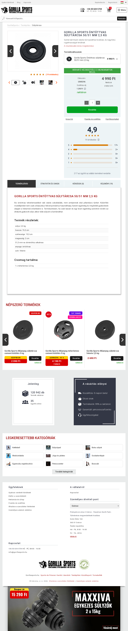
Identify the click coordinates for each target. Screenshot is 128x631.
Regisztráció (112, 2)
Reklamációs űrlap (16, 500)
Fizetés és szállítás (92, 119)
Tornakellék (97, 575)
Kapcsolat (27, 2)
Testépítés (25, 25)
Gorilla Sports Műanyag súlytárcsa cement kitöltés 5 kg (20, 352)
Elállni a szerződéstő (17, 496)
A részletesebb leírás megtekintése (79, 46)
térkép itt (73, 536)
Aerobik (67, 575)
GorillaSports (13, 25)
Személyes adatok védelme (20, 510)
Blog (18, 2)
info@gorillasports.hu (18, 552)
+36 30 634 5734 (15, 549)
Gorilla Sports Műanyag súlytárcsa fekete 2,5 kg (102, 352)
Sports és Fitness (48, 575)
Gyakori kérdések (8, 2)
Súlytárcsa (37, 25)
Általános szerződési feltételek (22, 506)
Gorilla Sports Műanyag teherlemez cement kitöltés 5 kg (62, 352)
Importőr (69, 119)
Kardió (59, 575)
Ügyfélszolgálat (112, 119)
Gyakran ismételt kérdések (20, 493)
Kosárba (92, 110)
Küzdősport (86, 575)
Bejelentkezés (100, 2)
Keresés (122, 18)
